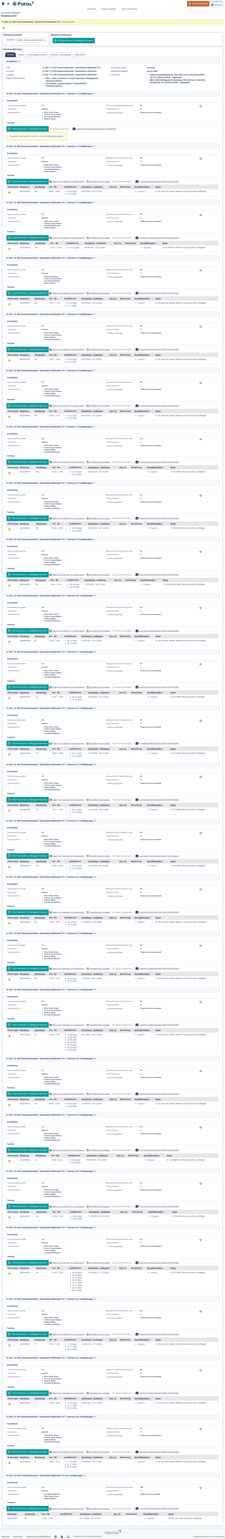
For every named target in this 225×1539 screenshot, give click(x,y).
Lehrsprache (12, 109)
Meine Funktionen (128, 9)
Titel (8, 67)
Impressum (5, 1537)
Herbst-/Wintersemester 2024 (30, 40)
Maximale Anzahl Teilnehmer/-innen (119, 105)
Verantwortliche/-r (14, 112)
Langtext (10, 74)
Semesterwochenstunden (16, 105)
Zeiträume (115, 74)
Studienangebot (107, 9)
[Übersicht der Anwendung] (68, 1536)
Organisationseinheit (15, 78)
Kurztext (10, 71)
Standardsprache (216, 1)
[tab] (10, 54)
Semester (11, 40)
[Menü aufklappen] (3, 4)
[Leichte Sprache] (55, 1536)
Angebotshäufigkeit (119, 71)
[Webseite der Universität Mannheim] (23, 4)
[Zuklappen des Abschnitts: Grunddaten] (112, 61)
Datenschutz (18, 1537)
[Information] (200, 106)
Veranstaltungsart (118, 67)
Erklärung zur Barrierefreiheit (38, 1537)
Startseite (91, 9)
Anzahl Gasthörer (112, 109)
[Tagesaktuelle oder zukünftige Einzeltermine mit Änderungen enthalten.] (9, 192)
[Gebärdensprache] (62, 1536)
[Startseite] (8, 4)
